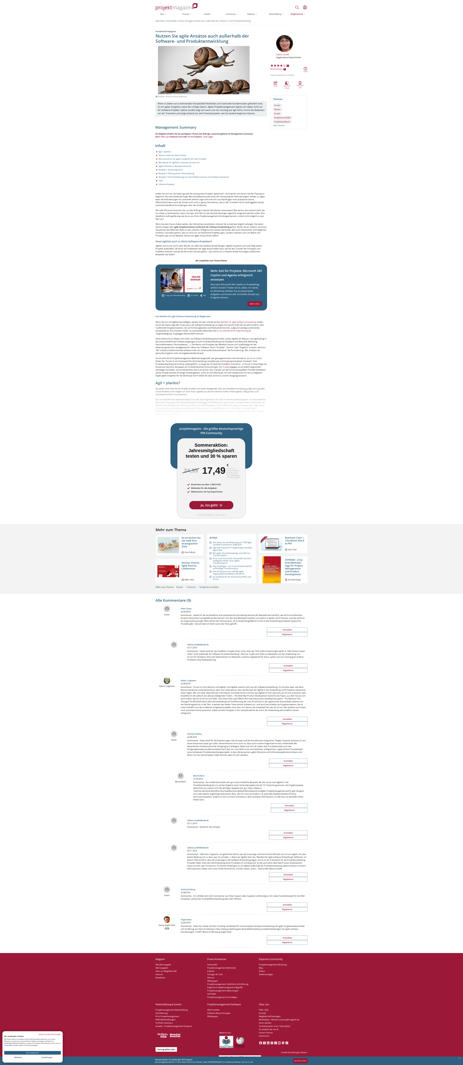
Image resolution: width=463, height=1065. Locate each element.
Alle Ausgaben (162, 968)
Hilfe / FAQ (263, 1010)
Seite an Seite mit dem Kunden (172, 155)
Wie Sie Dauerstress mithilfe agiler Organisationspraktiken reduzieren (229, 572)
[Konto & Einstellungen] (304, 7)
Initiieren (191, 587)
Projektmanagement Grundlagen (222, 997)
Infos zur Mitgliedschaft (166, 971)
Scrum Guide (256, 358)
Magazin (160, 959)
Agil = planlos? (165, 151)
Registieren (287, 634)
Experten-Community (271, 959)
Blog (261, 968)
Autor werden (265, 1023)
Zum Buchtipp (294, 579)
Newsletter (160, 977)
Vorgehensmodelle (209, 587)
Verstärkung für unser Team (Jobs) (274, 1026)
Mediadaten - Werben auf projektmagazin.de (279, 1019)
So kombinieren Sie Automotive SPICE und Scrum (232, 577)
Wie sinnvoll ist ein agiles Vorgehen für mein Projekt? (182, 159)
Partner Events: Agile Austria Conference (191, 565)
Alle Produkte (213, 1010)
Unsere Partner (266, 1032)
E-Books (210, 971)
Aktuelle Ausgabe (163, 964)
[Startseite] (177, 7)
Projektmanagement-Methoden (221, 968)
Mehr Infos (255, 304)
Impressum (264, 1036)
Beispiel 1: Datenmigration (171, 169)
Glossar (210, 977)
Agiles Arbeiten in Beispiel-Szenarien (175, 166)
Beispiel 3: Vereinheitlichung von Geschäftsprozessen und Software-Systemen (194, 177)
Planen (277, 109)
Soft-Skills (211, 994)
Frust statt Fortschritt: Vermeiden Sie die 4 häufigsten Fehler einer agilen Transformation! (232, 560)
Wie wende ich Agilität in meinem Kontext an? (179, 162)
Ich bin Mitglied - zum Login (200, 136)
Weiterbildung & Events (169, 1004)
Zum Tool (292, 549)
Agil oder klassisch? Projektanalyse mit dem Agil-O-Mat (232, 548)
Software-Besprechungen (218, 1013)
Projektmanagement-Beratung (273, 964)
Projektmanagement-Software (224, 1004)
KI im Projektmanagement (167, 1016)
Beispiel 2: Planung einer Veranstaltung (176, 173)
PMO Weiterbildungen (166, 1019)
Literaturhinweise (166, 184)
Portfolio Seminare (164, 1023)
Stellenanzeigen (266, 974)
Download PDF (300, 83)
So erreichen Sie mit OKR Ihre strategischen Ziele (191, 542)
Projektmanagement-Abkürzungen (223, 990)
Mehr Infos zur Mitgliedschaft (168, 136)
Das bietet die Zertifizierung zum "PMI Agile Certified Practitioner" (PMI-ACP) (232, 543)
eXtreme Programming (237, 330)
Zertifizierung (162, 1013)
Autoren (159, 974)
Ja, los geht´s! (211, 505)
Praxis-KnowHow (216, 959)
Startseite (160, 21)
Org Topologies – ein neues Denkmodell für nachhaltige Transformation (232, 567)
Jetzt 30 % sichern (300, 1061)
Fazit (161, 180)
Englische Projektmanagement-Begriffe (225, 987)
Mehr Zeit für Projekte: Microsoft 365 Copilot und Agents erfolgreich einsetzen (236, 275)
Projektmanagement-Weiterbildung (172, 1010)
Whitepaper (212, 981)
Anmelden (287, 629)
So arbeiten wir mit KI (268, 1029)
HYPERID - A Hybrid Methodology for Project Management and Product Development (294, 567)
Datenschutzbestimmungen (49, 1034)
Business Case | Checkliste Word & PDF (294, 540)
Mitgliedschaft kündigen (270, 1016)
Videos (262, 971)
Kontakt (262, 1013)
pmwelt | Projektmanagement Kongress (174, 1026)
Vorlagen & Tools (215, 974)
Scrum (277, 105)
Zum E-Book (189, 552)
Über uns (264, 1004)
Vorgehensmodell (282, 117)
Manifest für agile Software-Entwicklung (238, 322)
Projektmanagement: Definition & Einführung (227, 984)
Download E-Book (287, 83)
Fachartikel (171, 21)
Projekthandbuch (282, 121)
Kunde (277, 113)
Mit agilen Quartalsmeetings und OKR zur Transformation (231, 554)
